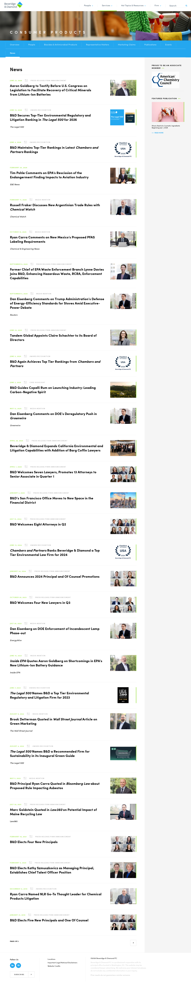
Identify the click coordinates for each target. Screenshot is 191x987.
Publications (150, 44)
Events (168, 44)
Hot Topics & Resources (132, 5)
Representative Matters (97, 44)
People (87, 5)
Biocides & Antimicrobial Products (60, 44)
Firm (157, 5)
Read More (159, 133)
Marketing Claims (126, 44)
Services (106, 5)
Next (131, 941)
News (12, 53)
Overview (14, 44)
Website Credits (54, 966)
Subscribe (19, 974)
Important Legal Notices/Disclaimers (62, 962)
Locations (51, 959)
